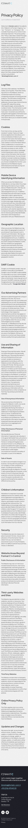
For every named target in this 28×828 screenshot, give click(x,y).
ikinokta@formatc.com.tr (11, 785)
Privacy (3, 822)
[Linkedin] (7, 812)
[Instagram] (3, 812)
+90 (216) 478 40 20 (8, 788)
